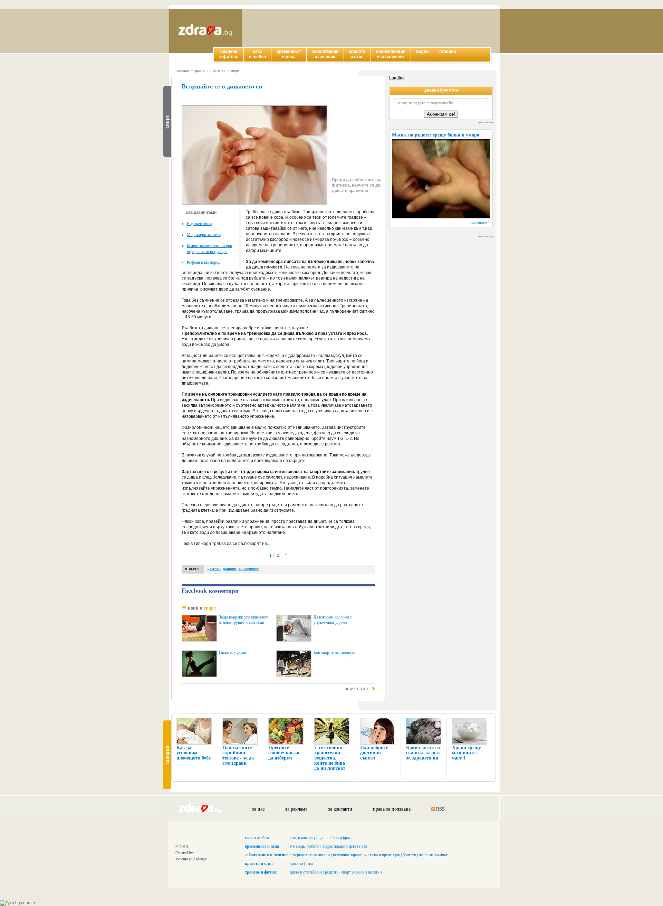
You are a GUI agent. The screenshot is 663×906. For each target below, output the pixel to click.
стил (309, 863)
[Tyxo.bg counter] (17, 902)
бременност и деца (262, 846)
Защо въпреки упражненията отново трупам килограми (243, 619)
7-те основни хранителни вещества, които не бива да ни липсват (329, 758)
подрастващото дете (338, 846)
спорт (235, 71)
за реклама (296, 808)
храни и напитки (368, 872)
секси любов (257, 54)
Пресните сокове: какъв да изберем (283, 752)
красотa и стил (259, 863)
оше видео (478, 222)
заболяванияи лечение (325, 54)
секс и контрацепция (307, 837)
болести (409, 854)
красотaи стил (357, 54)
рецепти (331, 872)
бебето (313, 846)
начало (183, 71)
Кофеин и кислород (203, 262)
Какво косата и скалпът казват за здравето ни (423, 752)
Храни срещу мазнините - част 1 (466, 752)
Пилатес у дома (232, 652)
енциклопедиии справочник (390, 54)
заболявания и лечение (266, 855)
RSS (440, 808)
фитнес (214, 568)
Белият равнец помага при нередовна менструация (209, 248)
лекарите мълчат (433, 854)
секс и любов (257, 837)
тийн (363, 846)
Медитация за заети (204, 234)
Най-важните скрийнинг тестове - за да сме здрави (238, 755)
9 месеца (297, 846)
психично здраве (347, 854)
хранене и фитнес (209, 71)
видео (422, 51)
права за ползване (392, 808)
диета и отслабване (306, 872)
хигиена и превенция (382, 854)
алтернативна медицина (310, 854)
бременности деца (289, 54)
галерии (447, 51)
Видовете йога (199, 223)
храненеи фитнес (228, 54)
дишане (229, 568)
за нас (258, 808)
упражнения (248, 568)
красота (296, 863)
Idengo (201, 858)
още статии (356, 688)
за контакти (340, 808)
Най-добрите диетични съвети (374, 752)
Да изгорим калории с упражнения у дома (333, 619)
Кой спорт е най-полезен (334, 652)
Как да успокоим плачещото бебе (193, 752)
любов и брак (339, 837)
